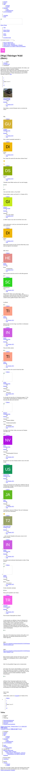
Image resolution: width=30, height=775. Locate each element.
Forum (4, 35)
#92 (7, 395)
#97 (7, 533)
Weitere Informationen (5, 770)
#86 (7, 242)
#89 (7, 321)
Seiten (4, 33)
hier (11, 74)
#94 (7, 458)
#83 (7, 156)
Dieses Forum (6, 31)
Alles (4, 27)
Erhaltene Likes (6, 99)
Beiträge (5, 102)
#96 (7, 507)
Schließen (13, 770)
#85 (7, 217)
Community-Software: (11, 729)
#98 (7, 557)
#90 (7, 345)
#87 (7, 271)
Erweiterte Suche (7, 37)
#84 (7, 180)
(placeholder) (9, 747)
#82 (7, 137)
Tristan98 (5, 63)
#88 (7, 291)
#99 (7, 585)
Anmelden (5, 15)
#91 (7, 367)
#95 (7, 482)
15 (3, 85)
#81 (7, 105)
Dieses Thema (4, 25)
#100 (7, 613)
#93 (7, 427)
